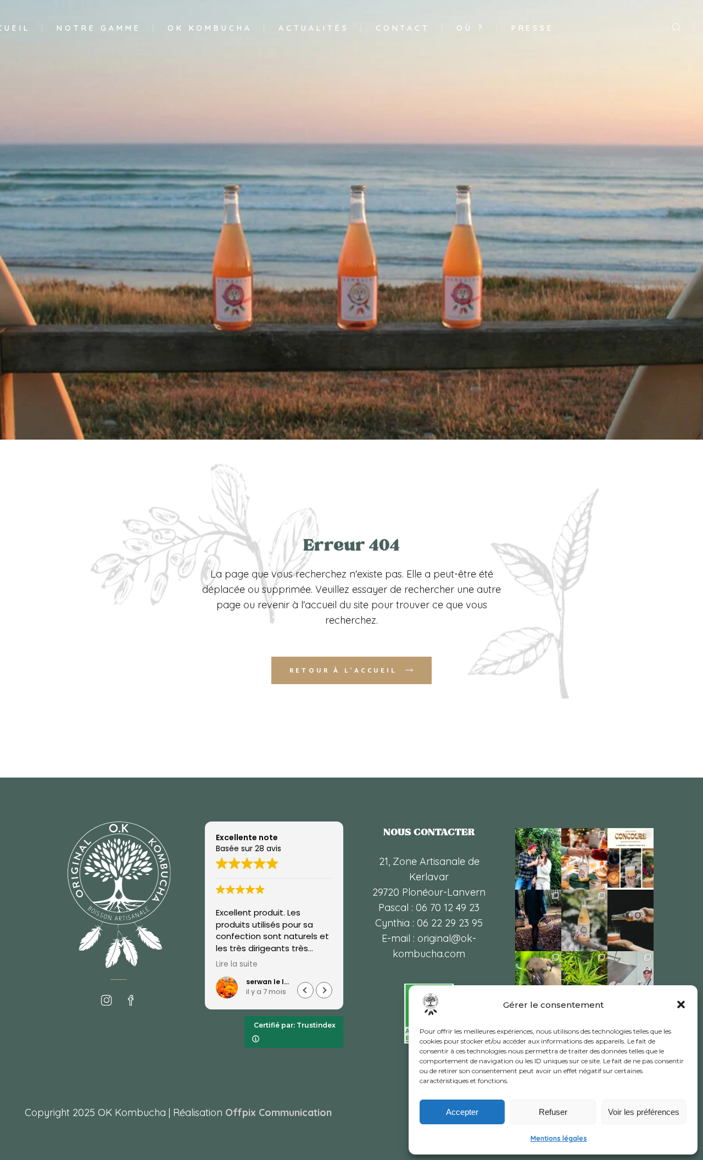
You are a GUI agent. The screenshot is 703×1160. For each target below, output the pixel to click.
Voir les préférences (643, 1112)
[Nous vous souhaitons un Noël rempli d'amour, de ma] (538, 859)
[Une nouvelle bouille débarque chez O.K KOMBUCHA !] (538, 982)
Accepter (462, 1112)
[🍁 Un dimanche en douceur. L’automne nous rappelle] (538, 920)
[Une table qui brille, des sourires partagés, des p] (584, 859)
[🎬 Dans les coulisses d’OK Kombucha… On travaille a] (584, 920)
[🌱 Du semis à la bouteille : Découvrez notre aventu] (584, 982)
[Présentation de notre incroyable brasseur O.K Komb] (630, 982)
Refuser (553, 1112)
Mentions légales (559, 1138)
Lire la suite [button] (237, 964)
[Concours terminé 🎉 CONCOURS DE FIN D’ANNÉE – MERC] (630, 859)
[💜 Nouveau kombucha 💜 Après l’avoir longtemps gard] (630, 920)
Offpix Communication (278, 1112)
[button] (681, 1004)
